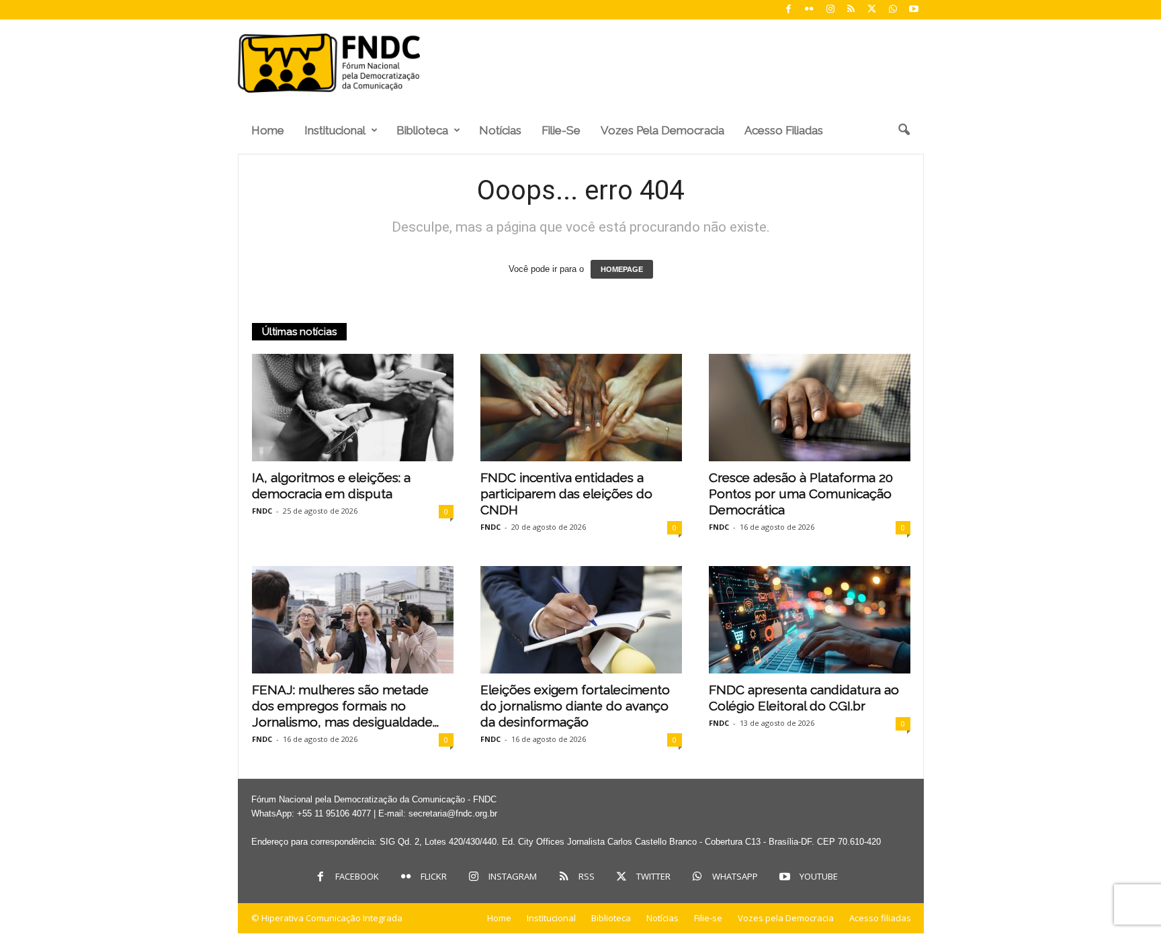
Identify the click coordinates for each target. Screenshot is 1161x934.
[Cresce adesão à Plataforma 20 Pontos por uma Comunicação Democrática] (809, 407)
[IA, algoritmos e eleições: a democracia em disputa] (353, 407)
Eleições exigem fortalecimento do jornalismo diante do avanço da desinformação (575, 705)
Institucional (335, 130)
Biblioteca (422, 130)
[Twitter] (872, 9)
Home (267, 130)
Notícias (500, 130)
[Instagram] (830, 9)
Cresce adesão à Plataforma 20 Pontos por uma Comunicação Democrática (801, 493)
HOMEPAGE (622, 269)
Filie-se (561, 130)
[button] (903, 130)
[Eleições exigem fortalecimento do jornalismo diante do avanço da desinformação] (581, 619)
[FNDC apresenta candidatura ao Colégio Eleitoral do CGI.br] (809, 619)
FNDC (262, 511)
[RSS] (851, 9)
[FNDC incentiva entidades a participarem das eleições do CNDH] (581, 407)
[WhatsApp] (893, 9)
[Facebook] (789, 9)
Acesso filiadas (783, 130)
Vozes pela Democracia (662, 130)
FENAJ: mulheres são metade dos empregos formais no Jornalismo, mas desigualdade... (345, 705)
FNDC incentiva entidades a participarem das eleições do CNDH (566, 493)
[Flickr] (810, 9)
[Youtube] (914, 9)
